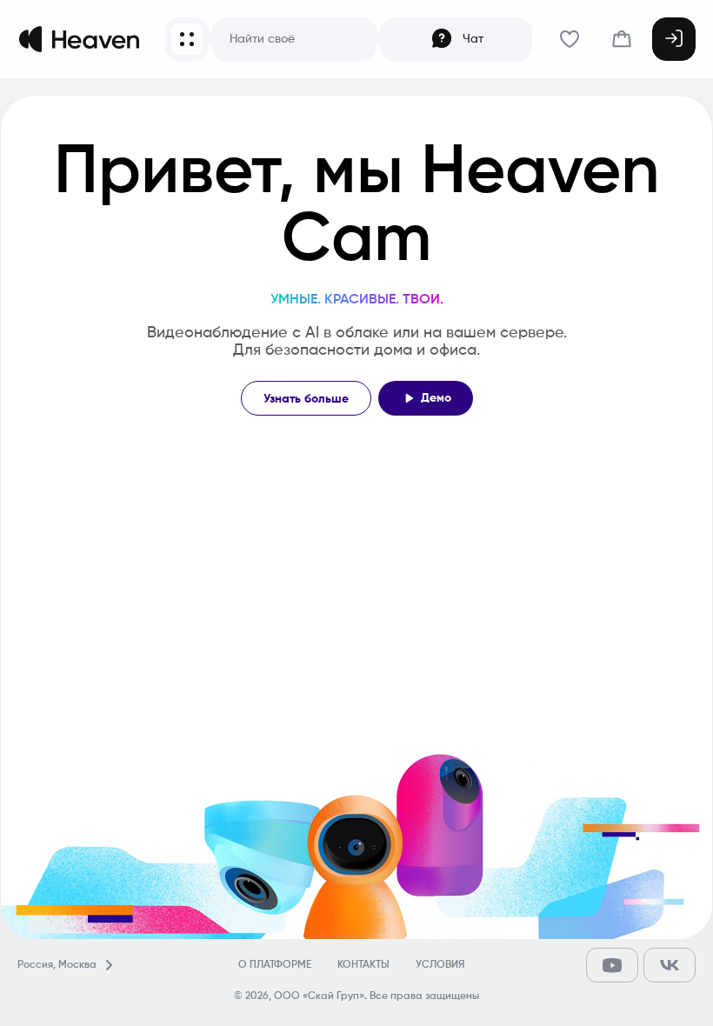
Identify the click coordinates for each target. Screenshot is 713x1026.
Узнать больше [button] (306, 399)
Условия (440, 965)
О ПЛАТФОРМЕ (274, 965)
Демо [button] (436, 398)
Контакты (363, 965)
